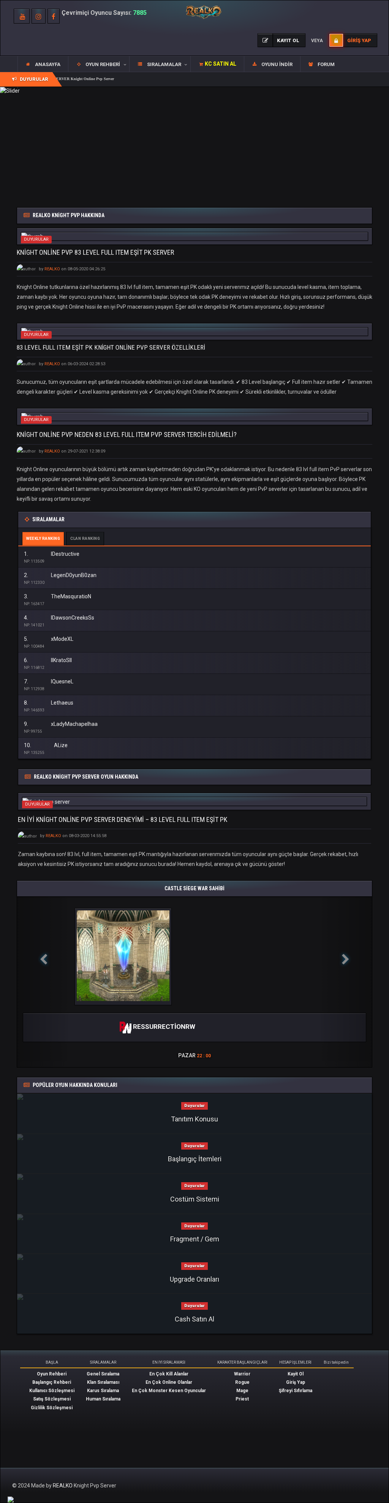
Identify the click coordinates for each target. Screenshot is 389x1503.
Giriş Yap (295, 1382)
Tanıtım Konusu (194, 1119)
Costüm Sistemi (194, 1199)
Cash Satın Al (194, 1319)
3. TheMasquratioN (57, 596)
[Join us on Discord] (11, 1499)
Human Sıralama (103, 1399)
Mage (242, 1390)
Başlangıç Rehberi (51, 1382)
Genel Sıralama (103, 1374)
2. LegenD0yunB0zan (60, 575)
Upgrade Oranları (194, 1279)
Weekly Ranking (43, 538)
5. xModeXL (48, 639)
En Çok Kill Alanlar (168, 1374)
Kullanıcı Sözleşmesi (51, 1390)
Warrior (242, 1374)
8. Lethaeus (48, 703)
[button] (98, 64)
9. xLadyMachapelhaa (61, 724)
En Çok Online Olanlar (168, 1382)
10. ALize (46, 745)
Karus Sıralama (103, 1390)
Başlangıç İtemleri (194, 1159)
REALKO (63, 1485)
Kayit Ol (296, 1374)
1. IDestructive (51, 554)
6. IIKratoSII (48, 660)
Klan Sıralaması (103, 1382)
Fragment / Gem (194, 1239)
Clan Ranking (85, 538)
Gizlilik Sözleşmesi (52, 1407)
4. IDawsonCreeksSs (59, 618)
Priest (242, 1399)
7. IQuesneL (48, 681)
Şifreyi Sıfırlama (295, 1390)
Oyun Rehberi (51, 1374)
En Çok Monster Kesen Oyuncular (169, 1390)
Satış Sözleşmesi (52, 1399)
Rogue (242, 1382)
